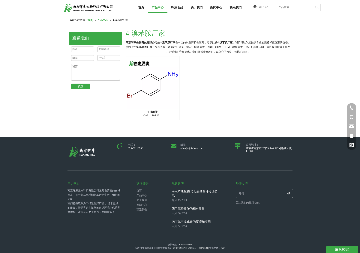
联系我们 (141, 209)
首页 (139, 190)
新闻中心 (141, 205)
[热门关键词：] (317, 7)
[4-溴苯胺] (152, 82)
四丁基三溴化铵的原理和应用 (191, 221)
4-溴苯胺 (152, 112)
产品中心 (141, 195)
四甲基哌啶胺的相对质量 (188, 208)
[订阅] (289, 193)
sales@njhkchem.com (191, 148)
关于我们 (141, 200)
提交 (80, 86)
